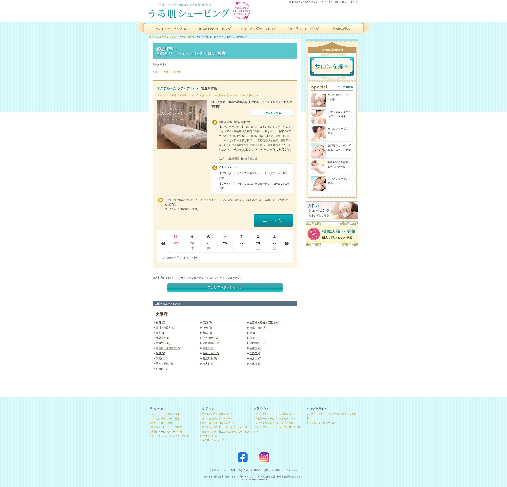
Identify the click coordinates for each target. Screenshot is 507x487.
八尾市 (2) (255, 363)
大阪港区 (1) (163, 337)
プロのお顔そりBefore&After (217, 418)
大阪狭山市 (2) (211, 343)
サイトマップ (290, 470)
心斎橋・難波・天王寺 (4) (264, 322)
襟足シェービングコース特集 (166, 427)
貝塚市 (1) (208, 348)
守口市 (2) (255, 353)
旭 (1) (253, 332)
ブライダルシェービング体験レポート (275, 414)
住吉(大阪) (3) (210, 337)
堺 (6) (253, 337)
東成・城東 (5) (258, 327)
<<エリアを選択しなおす (167, 71)
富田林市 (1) (163, 343)
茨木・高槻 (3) (164, 363)
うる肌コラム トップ (213, 440)
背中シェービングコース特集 (166, 431)
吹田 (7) (160, 353)
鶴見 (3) (160, 332)
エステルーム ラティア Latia (177, 88)
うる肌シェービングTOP (163, 36)
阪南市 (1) (255, 348)
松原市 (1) (162, 368)
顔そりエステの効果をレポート (218, 422)
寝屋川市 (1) (210, 358)
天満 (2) (207, 322)
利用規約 (256, 470)
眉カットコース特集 (161, 422)
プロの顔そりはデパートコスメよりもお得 (224, 427)
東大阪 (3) (208, 363)
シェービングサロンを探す (165, 414)
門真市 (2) (162, 358)
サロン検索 (187, 36)
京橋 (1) (207, 327)
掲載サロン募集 (272, 470)
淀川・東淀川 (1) (165, 327)
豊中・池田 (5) (211, 353)
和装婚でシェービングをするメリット (275, 418)
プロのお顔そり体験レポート (217, 414)
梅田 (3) (160, 322)
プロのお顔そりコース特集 (165, 418)
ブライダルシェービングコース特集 (170, 436)
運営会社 (243, 470)
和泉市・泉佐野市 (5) (168, 348)
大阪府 (162, 314)
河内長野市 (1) (258, 343)
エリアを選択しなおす (226, 287)
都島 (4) (207, 332)
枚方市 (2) (255, 358)
